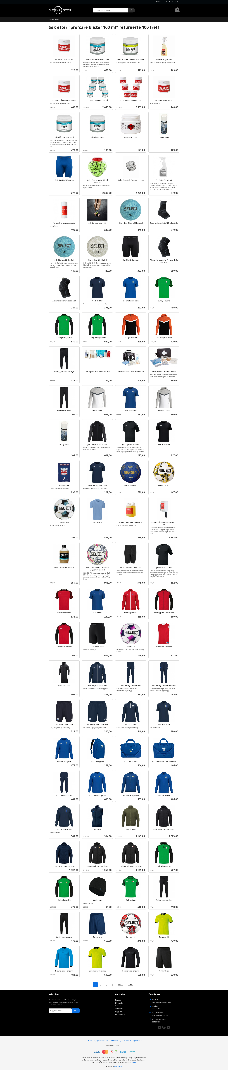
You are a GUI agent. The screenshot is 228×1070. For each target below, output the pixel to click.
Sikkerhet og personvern (121, 1040)
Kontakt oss (120, 1014)
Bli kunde (119, 1003)
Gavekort (119, 1008)
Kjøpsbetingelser (101, 1040)
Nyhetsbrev (137, 1040)
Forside (51, 19)
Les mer (133, 1062)
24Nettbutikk (118, 1066)
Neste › (120, 984)
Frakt (90, 1040)
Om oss (118, 1006)
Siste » (130, 984)
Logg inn (118, 1011)
